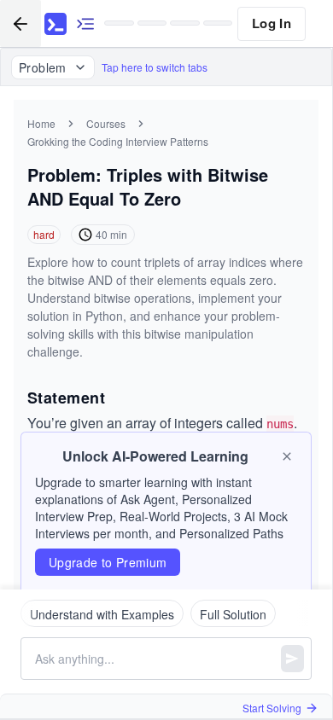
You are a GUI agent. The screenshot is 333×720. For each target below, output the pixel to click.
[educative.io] (55, 24)
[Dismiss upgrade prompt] (287, 456)
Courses (106, 123)
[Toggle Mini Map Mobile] (85, 23)
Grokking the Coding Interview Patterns (117, 141)
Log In (271, 23)
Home (41, 123)
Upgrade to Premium (107, 562)
